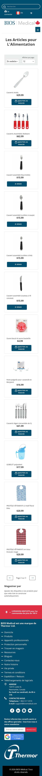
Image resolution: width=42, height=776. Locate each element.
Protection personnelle (15, 644)
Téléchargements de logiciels (18, 680)
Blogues (8, 656)
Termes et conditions (14, 672)
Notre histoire (11, 664)
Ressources (10, 652)
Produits (8, 636)
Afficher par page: (28, 57)
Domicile (8, 632)
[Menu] (37, 29)
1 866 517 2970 (25, 701)
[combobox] (21, 6)
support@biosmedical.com (26, 703)
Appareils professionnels (16, 640)
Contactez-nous (11, 660)
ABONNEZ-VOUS (30, 729)
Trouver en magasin (14, 648)
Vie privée (9, 668)
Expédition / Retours (14, 676)
